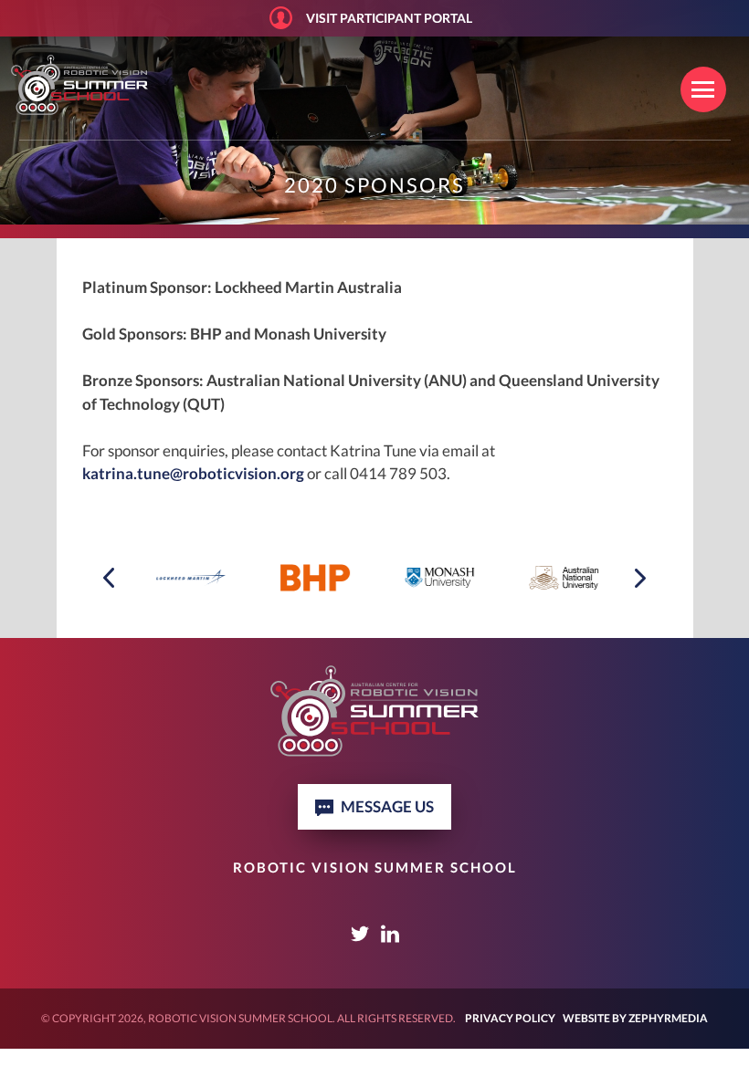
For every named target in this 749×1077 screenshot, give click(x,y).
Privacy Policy (510, 1018)
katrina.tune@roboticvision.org (193, 473)
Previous (110, 580)
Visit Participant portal (389, 18)
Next (639, 575)
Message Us (387, 806)
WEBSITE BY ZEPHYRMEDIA (635, 1018)
